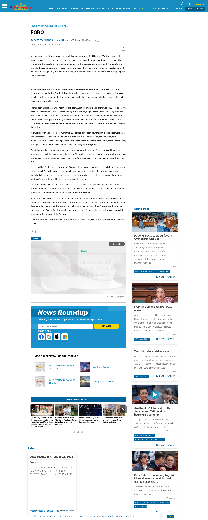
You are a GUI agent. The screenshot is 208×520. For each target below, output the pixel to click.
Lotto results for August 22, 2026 (51, 456)
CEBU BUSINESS (114, 8)
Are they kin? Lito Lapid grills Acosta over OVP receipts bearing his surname (152, 411)
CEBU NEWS (62, 8)
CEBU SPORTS (130, 8)
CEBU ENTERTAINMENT (170, 8)
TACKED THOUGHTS (42, 40)
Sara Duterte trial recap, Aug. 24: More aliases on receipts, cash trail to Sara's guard (154, 478)
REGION (100, 8)
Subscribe (199, 4)
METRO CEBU (87, 8)
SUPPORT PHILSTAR (195, 9)
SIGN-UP (106, 326)
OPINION (74, 8)
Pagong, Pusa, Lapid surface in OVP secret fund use (153, 237)
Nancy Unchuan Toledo (67, 40)
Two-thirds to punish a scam (151, 351)
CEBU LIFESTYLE (148, 8)
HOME (51, 8)
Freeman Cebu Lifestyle (49, 26)
